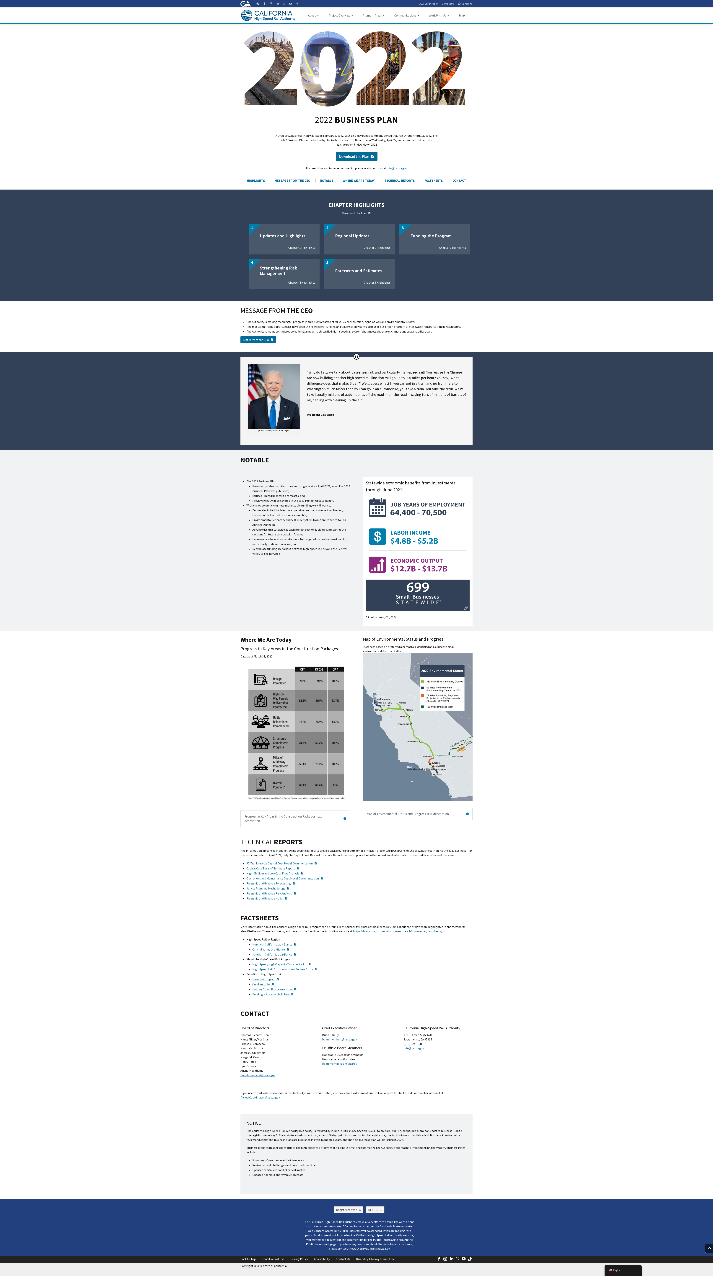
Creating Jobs (263, 984)
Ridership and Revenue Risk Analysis (271, 893)
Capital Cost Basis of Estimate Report (272, 868)
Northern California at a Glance (274, 944)
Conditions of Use (273, 1259)
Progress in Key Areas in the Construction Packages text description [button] (283, 818)
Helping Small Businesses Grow (274, 989)
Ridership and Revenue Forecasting (270, 883)
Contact (459, 181)
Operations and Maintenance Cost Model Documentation (284, 878)
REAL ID (376, 1210)
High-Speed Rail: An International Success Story (284, 969)
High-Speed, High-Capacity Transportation (282, 964)
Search (463, 15)
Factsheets (433, 181)
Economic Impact (265, 979)
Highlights (256, 181)
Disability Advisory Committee (375, 1259)
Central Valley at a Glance (270, 949)
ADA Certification (428, 3)
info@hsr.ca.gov (397, 168)
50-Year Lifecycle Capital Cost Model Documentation (281, 863)
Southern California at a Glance (274, 954)
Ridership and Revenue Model (267, 898)
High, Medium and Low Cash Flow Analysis (275, 873)
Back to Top (248, 1259)
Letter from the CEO (259, 340)
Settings (467, 4)
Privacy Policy (299, 1259)
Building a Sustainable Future (273, 994)
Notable (326, 181)
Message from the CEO (292, 181)
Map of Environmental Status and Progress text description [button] (408, 814)
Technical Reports (399, 181)
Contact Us (448, 3)
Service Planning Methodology (268, 888)
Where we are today (359, 181)
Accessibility (322, 1259)
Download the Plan (358, 156)
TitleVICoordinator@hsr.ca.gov (260, 1097)
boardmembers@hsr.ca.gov (257, 1075)
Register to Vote (349, 1210)
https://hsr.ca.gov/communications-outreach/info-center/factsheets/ (397, 931)
